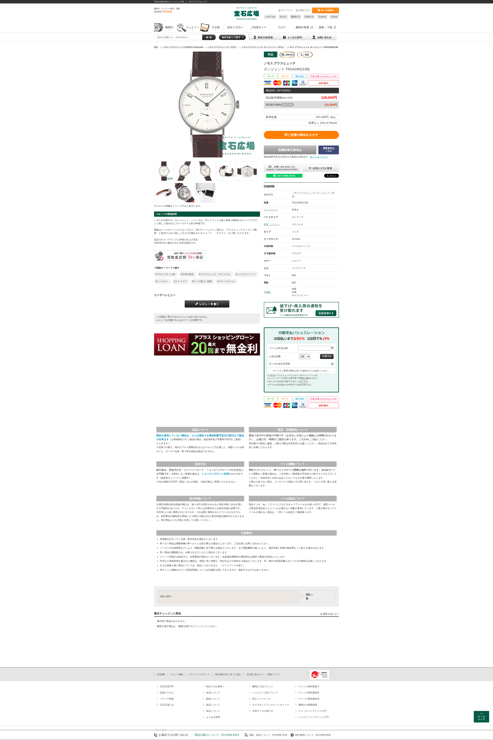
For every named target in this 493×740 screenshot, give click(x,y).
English (322, 16)
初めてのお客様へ (215, 686)
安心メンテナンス (261, 698)
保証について (213, 711)
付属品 (267, 292)
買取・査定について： (260, 735)
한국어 (283, 16)
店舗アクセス (167, 692)
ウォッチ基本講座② (308, 692)
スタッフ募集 (176, 674)
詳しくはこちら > (319, 157)
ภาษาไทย (270, 16)
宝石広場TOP (167, 686)
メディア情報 (167, 698)
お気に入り (304, 10)
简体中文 (309, 16)
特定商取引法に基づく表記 (228, 674)
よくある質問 (213, 717)
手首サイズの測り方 (262, 711)
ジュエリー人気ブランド (265, 692)
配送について (213, 698)
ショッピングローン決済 (215, 473)
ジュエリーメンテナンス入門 (313, 717)
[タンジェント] (164, 171)
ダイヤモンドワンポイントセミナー (270, 704)
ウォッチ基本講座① (308, 686)
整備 (266, 268)
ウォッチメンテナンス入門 (312, 711)
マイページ (287, 10)
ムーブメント (271, 209)
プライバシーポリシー (199, 674)
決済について (213, 692)
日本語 (334, 16)
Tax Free (287, 104)
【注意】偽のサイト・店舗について (263, 674)
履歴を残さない (331, 614)
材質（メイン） (272, 224)
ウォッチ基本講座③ (308, 698)
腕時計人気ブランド (262, 686)
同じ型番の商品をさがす (301, 134)
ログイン (186, 320)
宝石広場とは (167, 704)
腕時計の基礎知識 (307, 704)
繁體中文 (295, 16)
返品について (213, 704)
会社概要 (161, 674)
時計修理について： (305, 735)
